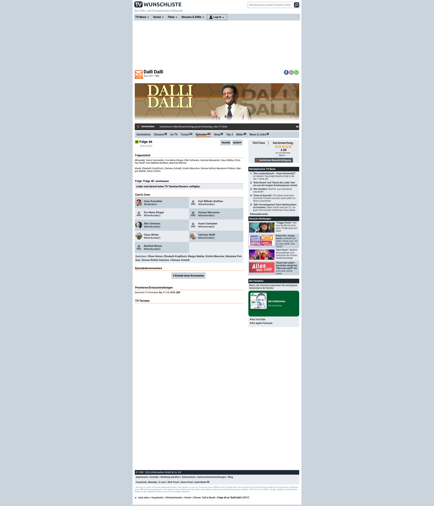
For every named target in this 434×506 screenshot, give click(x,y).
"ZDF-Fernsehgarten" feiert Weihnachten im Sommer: (275, 207)
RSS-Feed (173, 482)
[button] (286, 72)
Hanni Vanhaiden (207, 223)
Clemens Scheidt (180, 260)
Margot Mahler (196, 256)
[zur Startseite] (158, 3)
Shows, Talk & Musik (204, 497)
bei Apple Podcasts (262, 323)
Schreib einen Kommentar (189, 275)
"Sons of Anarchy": (274, 198)
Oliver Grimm (155, 256)
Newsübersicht (260, 214)
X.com (162, 482)
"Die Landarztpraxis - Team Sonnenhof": (274, 176)
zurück (226, 142)
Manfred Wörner (153, 245)
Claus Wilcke (151, 234)
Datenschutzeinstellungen (212, 477)
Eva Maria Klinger (154, 212)
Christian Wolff (206, 234)
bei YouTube (258, 319)
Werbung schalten (170, 477)
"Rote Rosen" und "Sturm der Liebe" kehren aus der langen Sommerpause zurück (275, 184)
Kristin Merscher (215, 256)
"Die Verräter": (272, 190)
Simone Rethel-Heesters (155, 260)
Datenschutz (188, 477)
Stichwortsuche (173, 497)
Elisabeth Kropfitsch (175, 256)
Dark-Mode (201, 482)
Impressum (142, 477)
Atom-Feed (187, 482)
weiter (236, 142)
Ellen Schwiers (152, 223)
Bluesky (152, 482)
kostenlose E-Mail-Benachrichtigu (177, 126)
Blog (230, 477)
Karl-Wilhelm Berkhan (210, 201)
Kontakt (154, 477)
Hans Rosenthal (153, 201)
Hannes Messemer (209, 212)
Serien (187, 497)
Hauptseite (157, 497)
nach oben (143, 497)
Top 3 (229, 134)
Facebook (141, 482)
